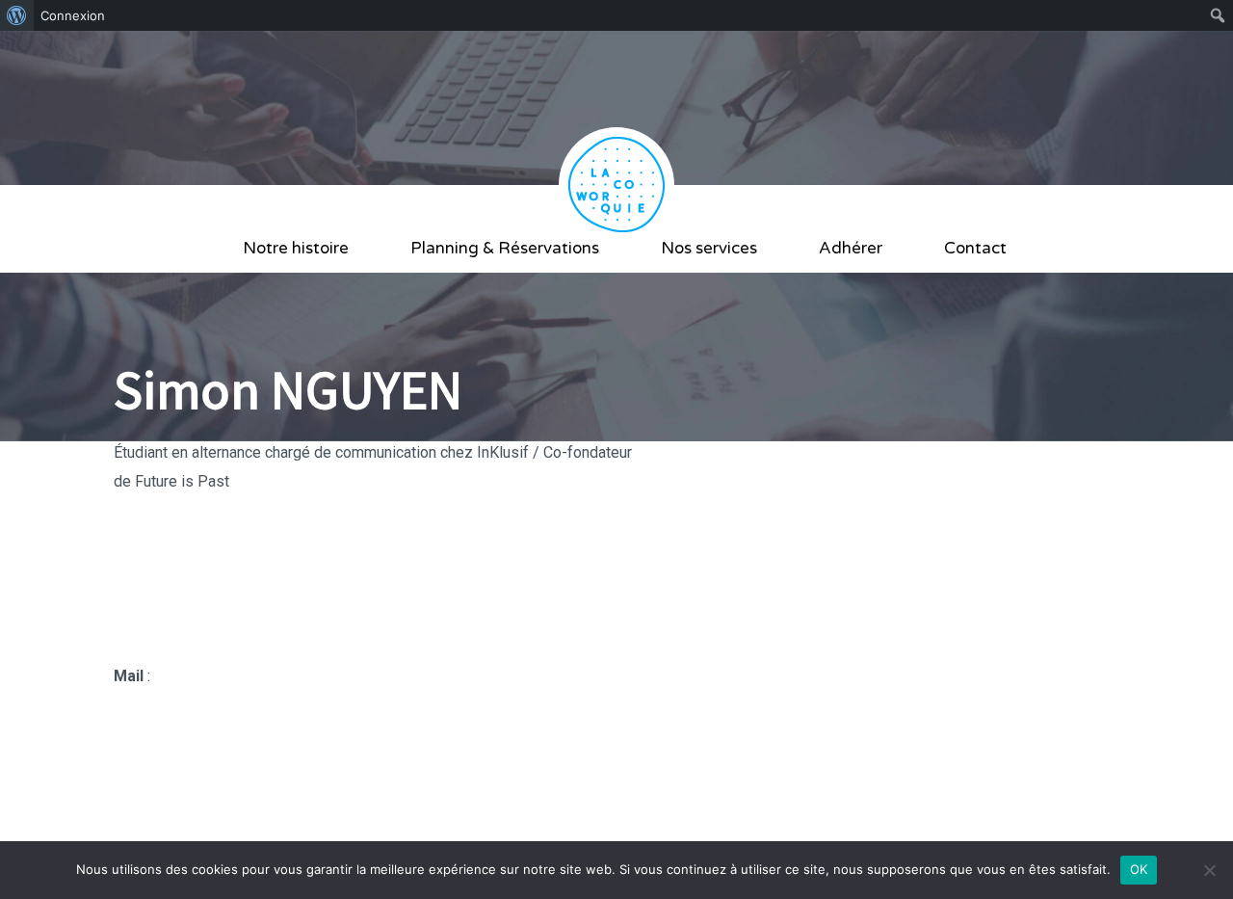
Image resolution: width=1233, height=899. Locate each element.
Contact (975, 248)
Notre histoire (296, 248)
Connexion (72, 15)
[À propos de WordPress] (17, 15)
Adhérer (850, 248)
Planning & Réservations (504, 248)
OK (1139, 869)
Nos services (709, 248)
